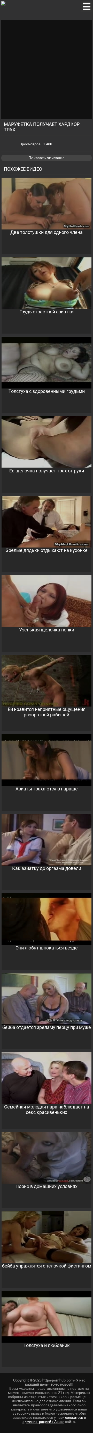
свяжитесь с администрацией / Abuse (54, 1419)
